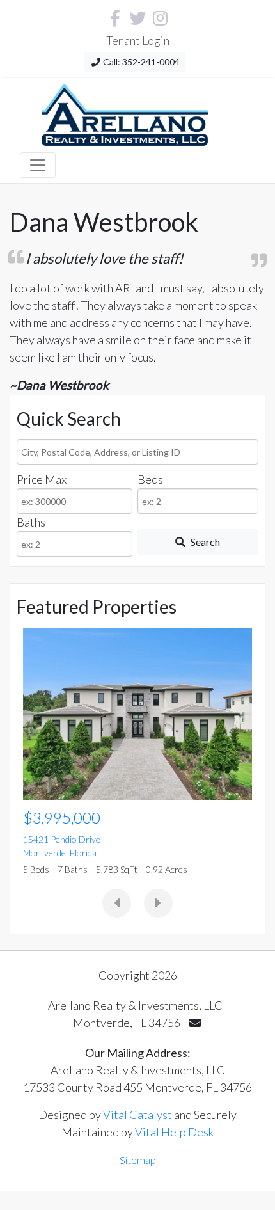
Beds (150, 479)
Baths (31, 522)
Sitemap (138, 1160)
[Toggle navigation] (38, 165)
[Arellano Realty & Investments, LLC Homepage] (125, 112)
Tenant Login (137, 40)
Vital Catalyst (137, 1115)
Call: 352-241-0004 (140, 61)
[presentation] (116, 903)
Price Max (42, 479)
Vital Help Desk (174, 1132)
